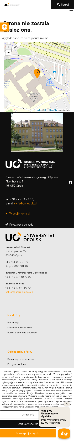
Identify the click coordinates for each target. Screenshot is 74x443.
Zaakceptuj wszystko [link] (27, 433)
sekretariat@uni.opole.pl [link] (20, 291)
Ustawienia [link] (28, 414)
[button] (71, 12)
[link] (4, 27)
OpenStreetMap (51, 110)
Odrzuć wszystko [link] (28, 424)
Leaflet (38, 110)
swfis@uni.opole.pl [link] (25, 203)
